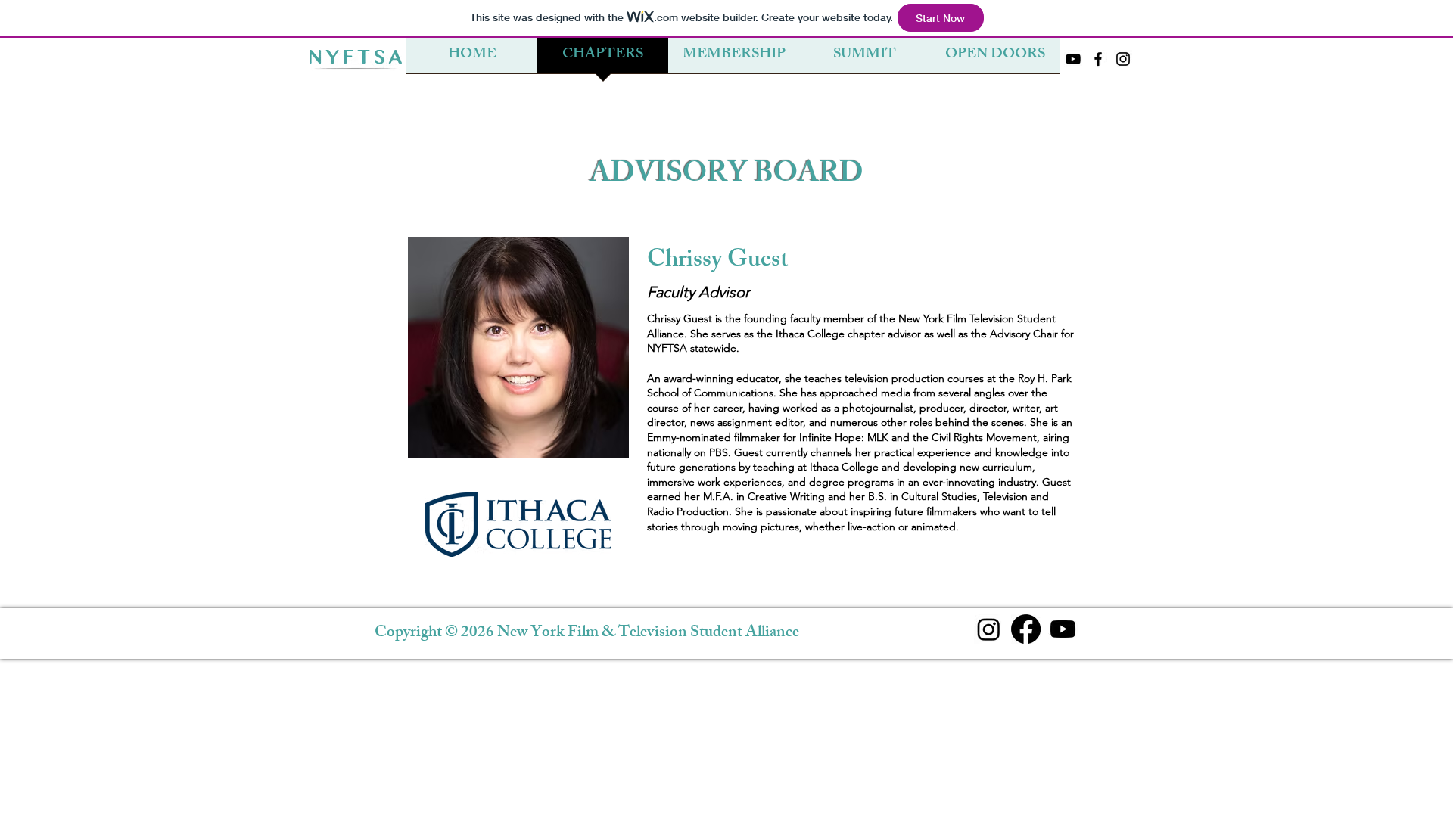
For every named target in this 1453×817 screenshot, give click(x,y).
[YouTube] (1073, 59)
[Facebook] (1026, 629)
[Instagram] (988, 629)
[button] (864, 60)
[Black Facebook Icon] (1098, 59)
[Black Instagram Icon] (1123, 59)
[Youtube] (1063, 629)
